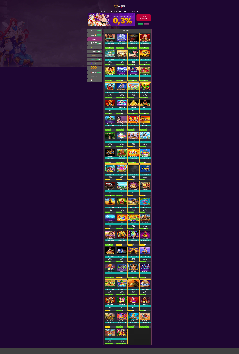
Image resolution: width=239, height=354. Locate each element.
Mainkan (110, 40)
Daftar (146, 24)
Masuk (140, 24)
